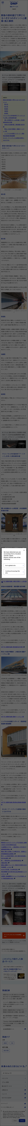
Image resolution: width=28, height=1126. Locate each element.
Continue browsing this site (12, 572)
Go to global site (10, 565)
